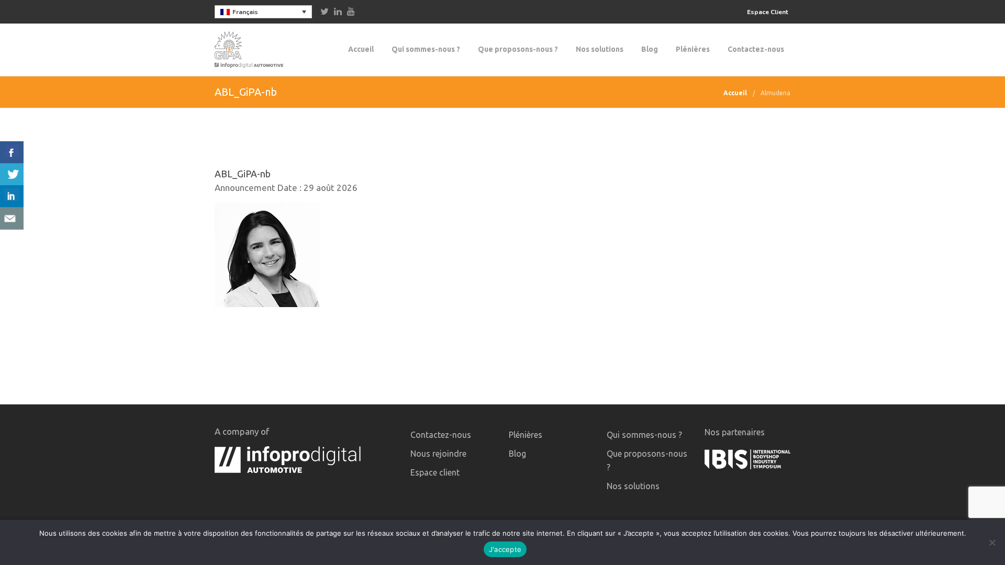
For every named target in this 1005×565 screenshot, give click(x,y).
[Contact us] (12, 218)
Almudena (775, 92)
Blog (649, 49)
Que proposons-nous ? (518, 49)
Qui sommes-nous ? (426, 49)
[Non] (992, 542)
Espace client (435, 472)
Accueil (361, 49)
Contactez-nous (756, 49)
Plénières (693, 49)
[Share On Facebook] (12, 152)
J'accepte (505, 549)
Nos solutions (599, 49)
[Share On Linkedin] (12, 196)
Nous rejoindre (438, 453)
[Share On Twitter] (12, 174)
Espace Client (767, 12)
